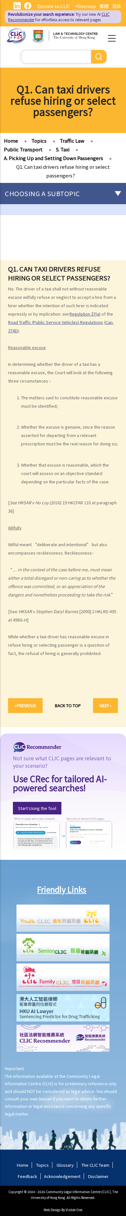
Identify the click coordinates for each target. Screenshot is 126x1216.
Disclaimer (98, 1176)
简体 (116, 6)
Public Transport (23, 149)
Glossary (65, 1165)
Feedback (27, 1176)
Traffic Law (72, 140)
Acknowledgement (62, 1176)
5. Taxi (62, 149)
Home (11, 140)
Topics (39, 140)
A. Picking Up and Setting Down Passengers (53, 158)
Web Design (52, 1209)
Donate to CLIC (53, 6)
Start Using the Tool (37, 808)
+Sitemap (85, 6)
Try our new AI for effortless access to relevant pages (59, 16)
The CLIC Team (95, 1165)
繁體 (104, 6)
